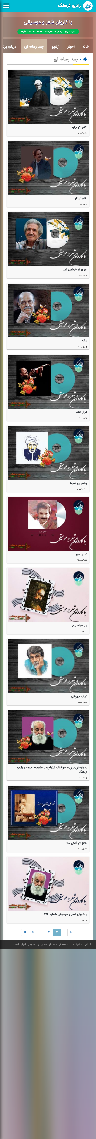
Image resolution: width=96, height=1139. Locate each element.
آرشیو (56, 47)
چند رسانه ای (34, 47)
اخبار (71, 47)
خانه (85, 47)
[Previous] (71, 932)
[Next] (33, 932)
